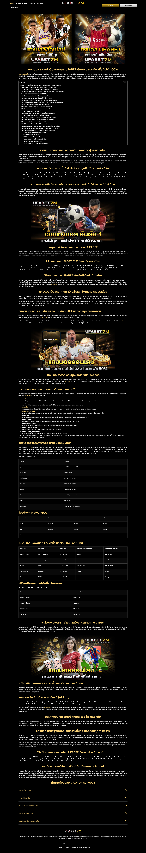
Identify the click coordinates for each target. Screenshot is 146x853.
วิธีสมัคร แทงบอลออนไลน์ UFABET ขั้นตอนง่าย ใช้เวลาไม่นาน (41, 128)
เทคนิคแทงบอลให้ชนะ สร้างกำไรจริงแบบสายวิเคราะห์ (39, 130)
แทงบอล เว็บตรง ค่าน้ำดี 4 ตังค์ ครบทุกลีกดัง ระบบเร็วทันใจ (41, 89)
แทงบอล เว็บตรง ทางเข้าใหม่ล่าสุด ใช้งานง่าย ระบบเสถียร (40, 100)
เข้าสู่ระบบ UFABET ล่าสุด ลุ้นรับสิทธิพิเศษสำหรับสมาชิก (40, 118)
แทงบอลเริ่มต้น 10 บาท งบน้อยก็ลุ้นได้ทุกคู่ (36, 122)
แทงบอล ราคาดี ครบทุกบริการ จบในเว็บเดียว (37, 105)
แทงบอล (12, 4)
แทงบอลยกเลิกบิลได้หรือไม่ (35, 141)
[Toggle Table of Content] (124, 82)
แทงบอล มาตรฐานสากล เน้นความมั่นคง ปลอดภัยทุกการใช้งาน (42, 126)
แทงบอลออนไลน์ (23, 74)
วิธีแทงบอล (25, 4)
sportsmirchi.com (72, 847)
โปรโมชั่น (32, 4)
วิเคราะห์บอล (47, 707)
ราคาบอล (67, 381)
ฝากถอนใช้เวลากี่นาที (34, 137)
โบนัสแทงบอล (43, 318)
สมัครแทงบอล (14, 7)
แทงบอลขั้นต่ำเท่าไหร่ (33, 135)
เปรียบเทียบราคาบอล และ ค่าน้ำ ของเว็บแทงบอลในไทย (39, 113)
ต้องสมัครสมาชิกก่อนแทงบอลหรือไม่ (38, 143)
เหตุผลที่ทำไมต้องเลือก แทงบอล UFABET (35, 94)
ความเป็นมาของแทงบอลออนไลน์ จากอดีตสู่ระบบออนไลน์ (39, 87)
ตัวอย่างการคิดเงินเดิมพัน (33, 111)
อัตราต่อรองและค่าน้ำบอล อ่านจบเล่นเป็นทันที (37, 109)
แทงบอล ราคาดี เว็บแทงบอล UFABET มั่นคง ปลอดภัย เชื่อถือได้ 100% (40, 85)
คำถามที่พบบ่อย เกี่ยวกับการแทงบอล (35, 133)
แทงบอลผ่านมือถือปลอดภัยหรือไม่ (37, 139)
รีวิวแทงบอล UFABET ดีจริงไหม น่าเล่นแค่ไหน (37, 96)
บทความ (18, 4)
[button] (73, 791)
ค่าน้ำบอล (30, 447)
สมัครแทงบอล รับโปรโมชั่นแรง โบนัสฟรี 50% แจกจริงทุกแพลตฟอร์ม (43, 102)
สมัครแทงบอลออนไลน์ (25, 757)
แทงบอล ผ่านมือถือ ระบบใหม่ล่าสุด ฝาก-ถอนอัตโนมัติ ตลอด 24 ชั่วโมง (44, 92)
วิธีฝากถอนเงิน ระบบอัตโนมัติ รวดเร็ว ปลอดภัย (37, 124)
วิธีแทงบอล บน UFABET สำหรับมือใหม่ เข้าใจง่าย (38, 98)
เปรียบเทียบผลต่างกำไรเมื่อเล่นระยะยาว (38, 115)
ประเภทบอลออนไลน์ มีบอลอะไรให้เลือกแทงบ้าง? (38, 107)
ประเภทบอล (39, 4)
